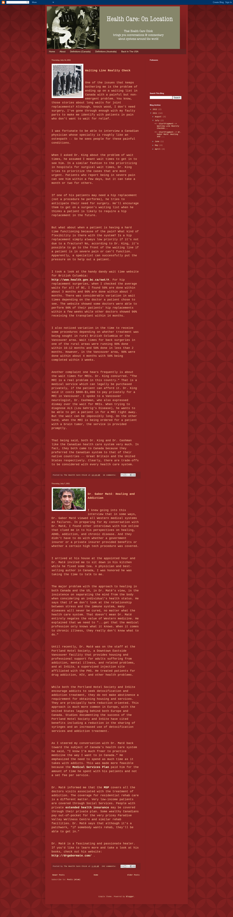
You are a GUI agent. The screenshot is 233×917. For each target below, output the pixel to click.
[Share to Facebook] (131, 475)
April (158, 149)
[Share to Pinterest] (134, 475)
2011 (155, 113)
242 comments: (109, 866)
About (62, 51)
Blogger (130, 897)
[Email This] (122, 475)
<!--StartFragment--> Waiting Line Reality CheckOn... (167, 126)
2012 (155, 109)
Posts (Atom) (73, 880)
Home (52, 51)
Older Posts (133, 875)
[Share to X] (128, 475)
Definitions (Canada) (80, 51)
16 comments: (110, 475)
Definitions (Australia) (106, 51)
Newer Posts (58, 875)
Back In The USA (129, 51)
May (157, 145)
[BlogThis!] (125, 475)
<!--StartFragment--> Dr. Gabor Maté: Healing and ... (168, 134)
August (159, 117)
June (157, 141)
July (157, 120)
